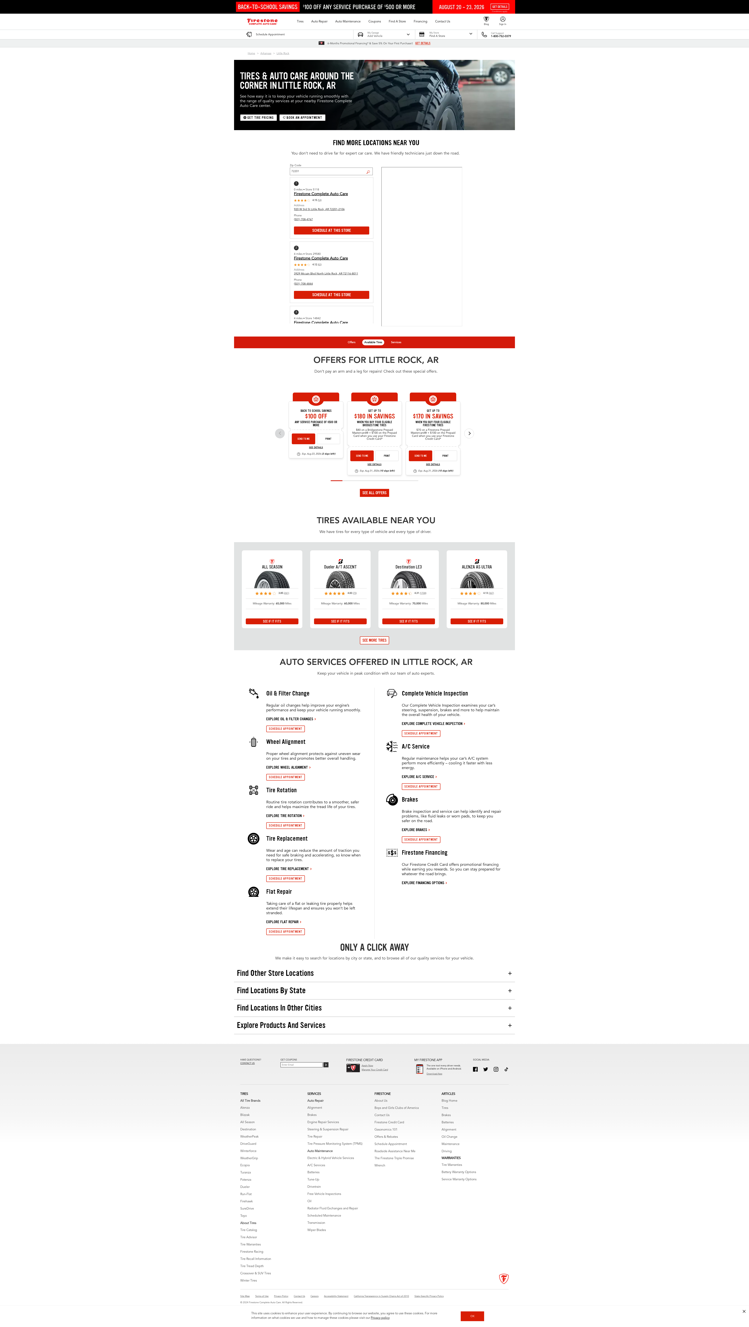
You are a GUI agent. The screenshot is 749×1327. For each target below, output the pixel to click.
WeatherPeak (249, 1136)
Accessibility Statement (336, 1296)
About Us (380, 1100)
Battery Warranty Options (459, 1172)
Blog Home (449, 1100)
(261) (286, 593)
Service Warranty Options (459, 1179)
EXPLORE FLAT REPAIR (282, 921)
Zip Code (295, 165)
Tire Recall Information (255, 1259)
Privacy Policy (281, 1296)
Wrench (379, 1165)
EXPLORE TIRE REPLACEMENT (287, 868)
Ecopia (245, 1165)
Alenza (245, 1107)
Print (328, 439)
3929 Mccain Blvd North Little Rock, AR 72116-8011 (326, 273)
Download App (434, 1074)
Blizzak (245, 1115)
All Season (247, 1122)
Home (251, 53)
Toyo (243, 1216)
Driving (447, 1151)
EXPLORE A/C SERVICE (418, 776)
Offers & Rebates (386, 1137)
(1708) (423, 593)
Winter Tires (248, 1280)
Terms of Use (262, 1296)
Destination (248, 1129)
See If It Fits (272, 621)
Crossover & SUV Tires (255, 1273)
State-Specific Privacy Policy (429, 1296)
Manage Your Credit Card (375, 1070)
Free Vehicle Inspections (324, 1194)
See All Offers (374, 493)
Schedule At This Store (331, 230)
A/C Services (316, 1165)
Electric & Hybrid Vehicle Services (330, 1158)
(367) (491, 593)
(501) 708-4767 (303, 219)
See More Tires (374, 640)
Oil (309, 1201)
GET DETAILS (422, 43)
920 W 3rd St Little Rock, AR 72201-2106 (319, 209)
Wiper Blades (316, 1230)
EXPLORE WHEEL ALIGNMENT (287, 767)
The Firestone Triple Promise (394, 1158)
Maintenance (451, 1144)
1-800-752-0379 (501, 36)
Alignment (314, 1107)
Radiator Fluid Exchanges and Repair (332, 1208)
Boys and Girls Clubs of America (396, 1108)
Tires (445, 1108)
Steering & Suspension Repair (327, 1129)
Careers (315, 1296)
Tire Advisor (248, 1237)
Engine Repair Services (323, 1122)
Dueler (245, 1187)
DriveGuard (248, 1144)
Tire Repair (314, 1136)
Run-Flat (246, 1194)
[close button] (744, 1311)
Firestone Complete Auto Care (321, 194)
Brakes (312, 1115)
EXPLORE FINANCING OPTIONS (423, 882)
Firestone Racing (251, 1251)
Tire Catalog (248, 1230)
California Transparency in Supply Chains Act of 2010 (381, 1296)
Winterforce (248, 1151)
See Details (316, 448)
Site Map (245, 1296)
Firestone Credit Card (389, 1122)
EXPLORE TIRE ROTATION (284, 815)
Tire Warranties (250, 1244)
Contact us (247, 1063)
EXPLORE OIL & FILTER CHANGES (289, 718)
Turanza (245, 1172)
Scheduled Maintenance (324, 1215)
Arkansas (265, 53)
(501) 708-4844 (303, 283)
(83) (320, 265)
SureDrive (247, 1208)
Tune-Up (313, 1179)
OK (472, 1316)
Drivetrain (314, 1186)
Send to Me (303, 439)
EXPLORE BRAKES (414, 829)
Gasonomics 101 (386, 1129)
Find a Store (369, 169)
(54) (320, 200)
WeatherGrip (249, 1158)
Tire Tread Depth (252, 1266)
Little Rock (283, 53)
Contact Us (382, 1115)
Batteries (313, 1172)
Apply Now (367, 1066)
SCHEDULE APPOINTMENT (285, 729)
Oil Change (449, 1137)
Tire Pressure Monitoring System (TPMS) (334, 1144)
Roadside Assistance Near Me (394, 1151)
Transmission (316, 1223)
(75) (355, 593)
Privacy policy (380, 1318)
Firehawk (246, 1201)
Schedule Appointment (390, 1144)
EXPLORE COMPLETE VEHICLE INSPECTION (432, 723)
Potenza (245, 1179)
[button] (300, 22)
